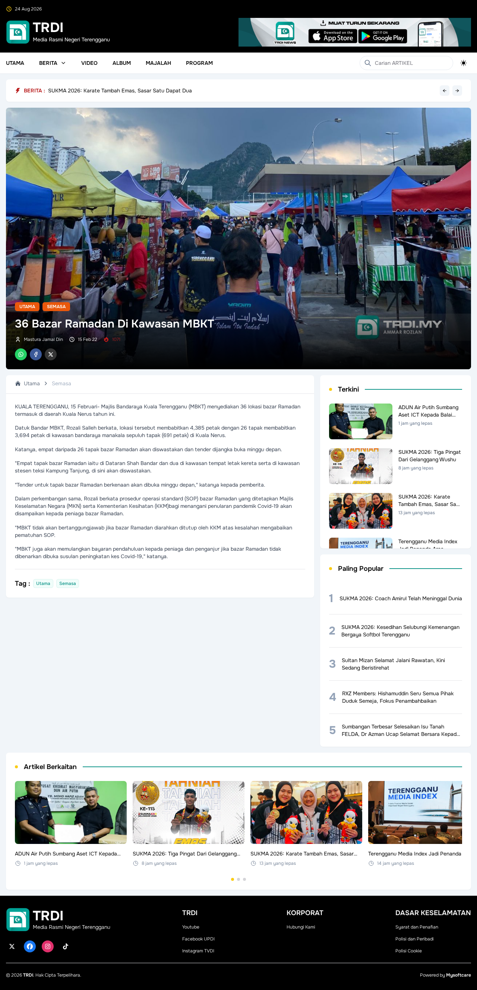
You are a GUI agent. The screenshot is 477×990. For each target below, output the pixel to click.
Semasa (56, 307)
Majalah (158, 63)
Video (89, 63)
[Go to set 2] (238, 879)
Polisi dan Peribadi (414, 939)
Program (199, 63)
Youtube (190, 927)
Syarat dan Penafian (416, 927)
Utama (15, 63)
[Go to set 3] (244, 879)
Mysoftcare (458, 975)
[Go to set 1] (232, 879)
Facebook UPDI (198, 939)
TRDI (28, 975)
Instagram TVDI (198, 951)
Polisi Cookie (408, 951)
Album (122, 63)
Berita (48, 63)
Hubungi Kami (301, 927)
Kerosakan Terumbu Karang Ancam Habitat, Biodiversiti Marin (121, 88)
